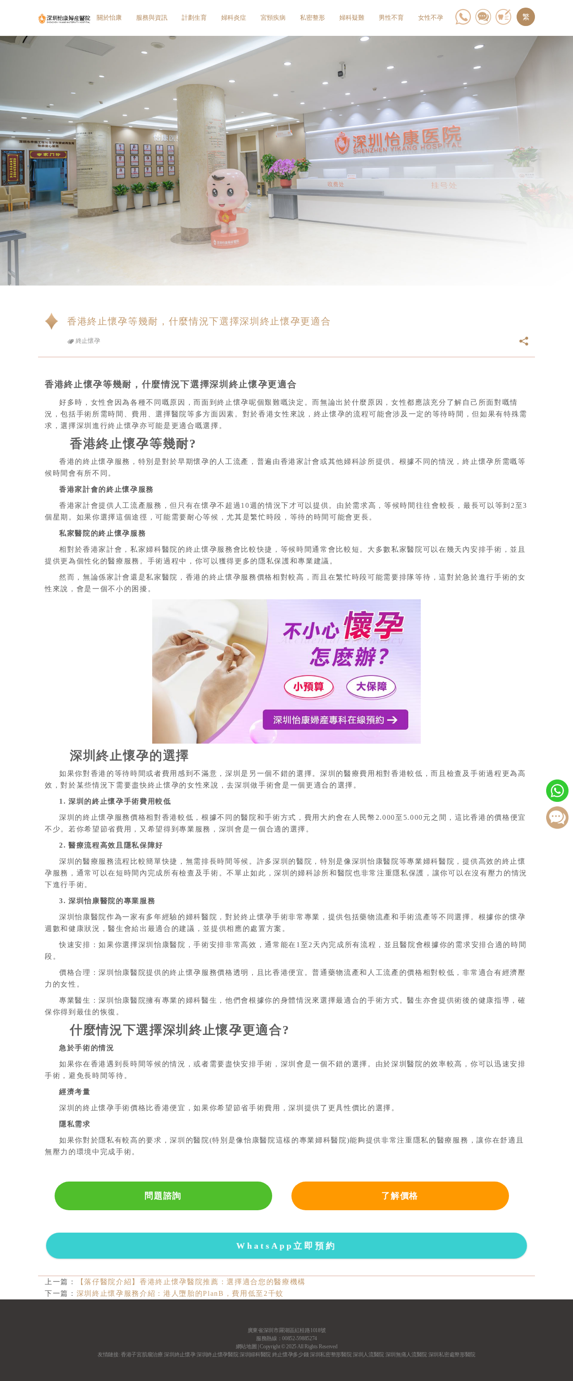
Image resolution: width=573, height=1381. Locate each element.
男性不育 (391, 17)
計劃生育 (194, 17)
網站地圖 (246, 1346)
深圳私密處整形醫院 (451, 1354)
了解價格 (400, 1195)
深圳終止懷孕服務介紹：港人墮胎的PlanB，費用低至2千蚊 (180, 1293)
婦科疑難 (351, 17)
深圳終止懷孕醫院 (217, 1354)
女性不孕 (430, 17)
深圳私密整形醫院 (330, 1354)
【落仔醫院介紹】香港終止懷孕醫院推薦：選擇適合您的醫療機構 (191, 1282)
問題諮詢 (163, 1195)
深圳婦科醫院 (255, 1354)
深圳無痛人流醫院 (406, 1354)
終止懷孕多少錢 (290, 1354)
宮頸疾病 (273, 17)
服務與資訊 (151, 17)
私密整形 (312, 17)
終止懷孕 (87, 341)
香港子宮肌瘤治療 (141, 1354)
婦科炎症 (233, 17)
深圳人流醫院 (368, 1354)
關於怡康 (109, 17)
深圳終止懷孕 (179, 1354)
